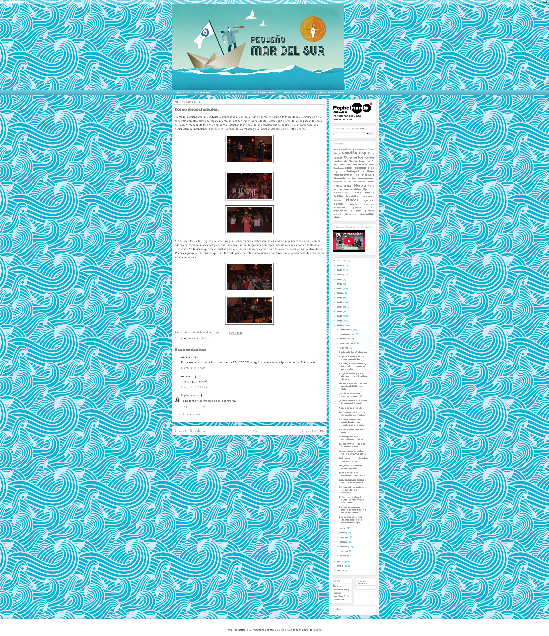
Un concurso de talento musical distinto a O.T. (353, 386)
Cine (371, 153)
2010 (340, 325)
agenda (368, 200)
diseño (353, 203)
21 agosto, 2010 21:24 (193, 406)
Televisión (352, 196)
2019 (340, 297)
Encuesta (369, 164)
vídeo (337, 217)
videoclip (350, 214)
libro (370, 207)
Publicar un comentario (192, 414)
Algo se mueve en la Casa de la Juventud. (352, 452)
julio (342, 528)
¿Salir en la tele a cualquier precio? (350, 395)
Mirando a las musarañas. (349, 181)
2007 (340, 570)
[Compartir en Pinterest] (241, 333)
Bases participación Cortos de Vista (353, 149)
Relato (357, 192)
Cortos (369, 157)
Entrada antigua (313, 430)
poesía (337, 214)
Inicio (253, 430)
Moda (371, 181)
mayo (343, 537)
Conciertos (194, 338)
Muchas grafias (343, 185)
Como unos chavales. (351, 407)
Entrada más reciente (190, 430)
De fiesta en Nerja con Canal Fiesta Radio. (352, 414)
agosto (344, 347)
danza (338, 203)
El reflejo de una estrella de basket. (351, 438)
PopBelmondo (189, 395)
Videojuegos (367, 196)
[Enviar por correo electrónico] (230, 333)
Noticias (356, 189)
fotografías (340, 207)
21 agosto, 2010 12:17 (193, 367)
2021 (340, 288)
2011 (340, 320)
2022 (340, 283)
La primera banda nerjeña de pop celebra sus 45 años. (352, 422)
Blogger (318, 629)
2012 (340, 316)
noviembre (346, 334)
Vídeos (352, 199)
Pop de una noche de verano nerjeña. (351, 358)
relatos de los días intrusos (330, 92)
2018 (340, 302)
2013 (340, 311)
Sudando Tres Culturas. (353, 351)
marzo (344, 546)
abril (343, 541)
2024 (340, 274)
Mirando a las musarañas (296, 92)
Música (206, 338)
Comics (337, 157)
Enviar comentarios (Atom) (258, 440)
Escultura (338, 167)
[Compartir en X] (235, 333)
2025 (340, 270)
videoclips (367, 214)
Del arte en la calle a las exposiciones (353, 459)
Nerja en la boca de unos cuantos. (350, 467)
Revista (369, 192)
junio (343, 532)
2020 (340, 293)
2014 (340, 306)
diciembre (346, 329)
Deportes (364, 161)
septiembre (347, 343)
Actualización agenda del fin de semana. (352, 481)
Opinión (368, 189)
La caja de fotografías (265, 92)
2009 (340, 561)
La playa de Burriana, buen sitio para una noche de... (352, 366)
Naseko (281, 629)
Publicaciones (340, 192)
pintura (369, 210)
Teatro (338, 196)
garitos (357, 207)
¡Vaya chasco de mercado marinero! (352, 474)
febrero (344, 551)
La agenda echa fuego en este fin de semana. (352, 489)
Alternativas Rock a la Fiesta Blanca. (352, 445)
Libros (370, 171)
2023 (340, 279)
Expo (348, 167)
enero (343, 555)
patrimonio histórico (347, 210)
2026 (340, 265)
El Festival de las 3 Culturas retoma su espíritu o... (351, 499)
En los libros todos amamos (232, 92)
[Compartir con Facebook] (238, 333)
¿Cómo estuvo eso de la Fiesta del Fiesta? (353, 402)
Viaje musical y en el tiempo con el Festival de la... (353, 376)
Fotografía (361, 167)
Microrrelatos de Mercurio (353, 174)
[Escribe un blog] (232, 333)
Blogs (336, 153)
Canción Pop (182, 92)
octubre (344, 338)
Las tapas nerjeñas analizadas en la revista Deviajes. (350, 519)
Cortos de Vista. (203, 92)
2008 (340, 565)
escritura (369, 203)
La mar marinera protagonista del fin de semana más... (352, 509)
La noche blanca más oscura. (352, 431)
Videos (337, 200)
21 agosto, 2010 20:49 (194, 387)
